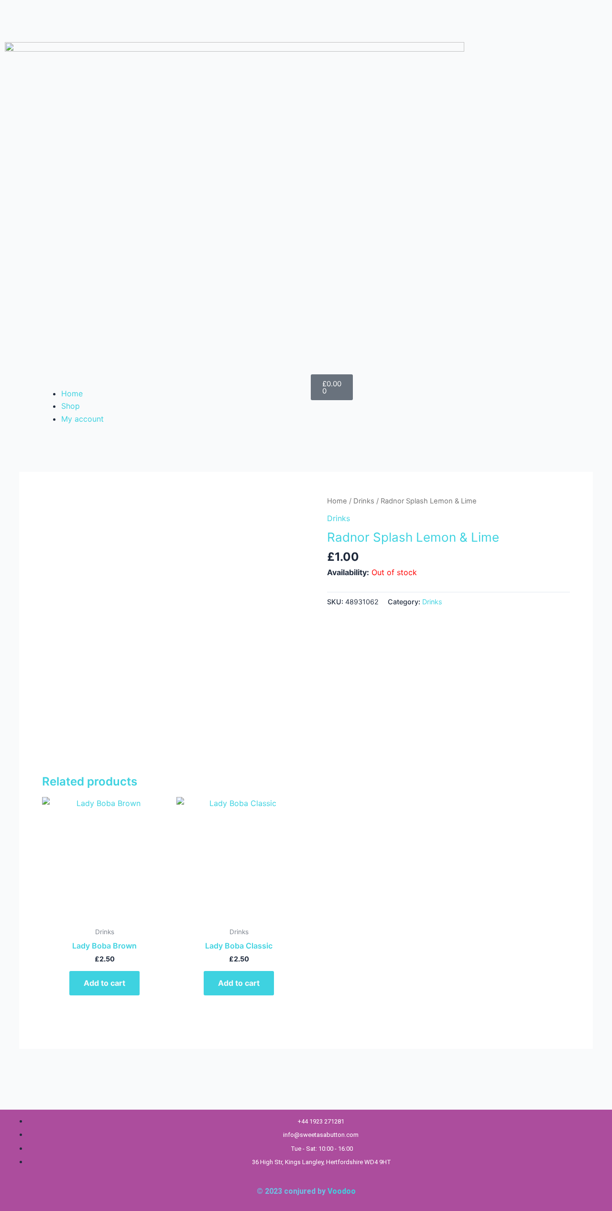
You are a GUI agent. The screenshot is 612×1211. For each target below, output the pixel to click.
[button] (169, 380)
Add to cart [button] (104, 983)
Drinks (363, 501)
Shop (70, 406)
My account (82, 419)
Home (72, 393)
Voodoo (342, 1191)
